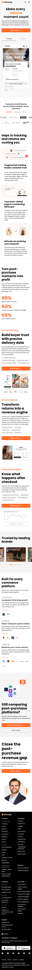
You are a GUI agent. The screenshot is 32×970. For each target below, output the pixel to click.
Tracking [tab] (9, 39)
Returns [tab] (23, 39)
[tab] (10, 564)
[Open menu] (29, 2)
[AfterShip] (7, 2)
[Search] (25, 2)
